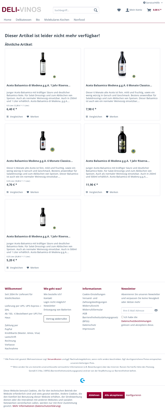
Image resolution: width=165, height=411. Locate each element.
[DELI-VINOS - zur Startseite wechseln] (21, 11)
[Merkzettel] (119, 10)
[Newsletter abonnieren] (156, 310)
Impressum (88, 328)
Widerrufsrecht (90, 305)
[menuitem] (76, 10)
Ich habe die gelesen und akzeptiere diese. (137, 321)
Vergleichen (16, 116)
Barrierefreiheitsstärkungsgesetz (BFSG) (100, 319)
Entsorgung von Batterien (57, 309)
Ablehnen (94, 395)
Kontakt (48, 298)
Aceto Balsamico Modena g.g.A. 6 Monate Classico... (119, 85)
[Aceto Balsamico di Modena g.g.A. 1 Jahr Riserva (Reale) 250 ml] (43, 215)
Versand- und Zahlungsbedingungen (94, 300)
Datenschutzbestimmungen (136, 321)
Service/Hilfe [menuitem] (153, 2)
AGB (84, 313)
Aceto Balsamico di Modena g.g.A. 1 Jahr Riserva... (38, 85)
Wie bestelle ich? (53, 294)
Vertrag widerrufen (56, 318)
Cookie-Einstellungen (93, 294)
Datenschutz (89, 324)
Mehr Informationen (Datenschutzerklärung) (37, 405)
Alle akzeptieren (114, 395)
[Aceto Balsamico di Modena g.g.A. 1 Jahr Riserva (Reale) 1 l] (122, 139)
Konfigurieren (133, 395)
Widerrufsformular (92, 309)
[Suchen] (95, 10)
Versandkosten (55, 359)
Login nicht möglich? (55, 302)
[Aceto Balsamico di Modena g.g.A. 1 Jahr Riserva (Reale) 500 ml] (43, 64)
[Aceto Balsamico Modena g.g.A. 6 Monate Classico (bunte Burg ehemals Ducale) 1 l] (122, 64)
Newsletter (49, 305)
